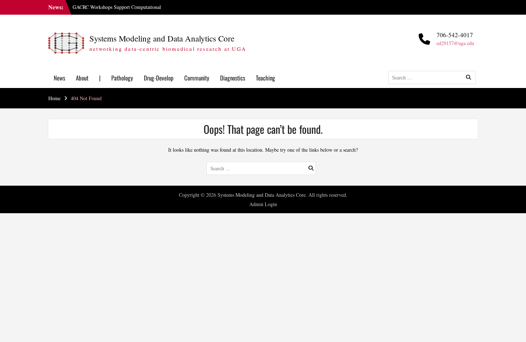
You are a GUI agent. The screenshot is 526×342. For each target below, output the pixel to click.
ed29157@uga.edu (455, 43)
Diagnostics (232, 77)
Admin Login (263, 204)
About (82, 77)
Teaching (265, 77)
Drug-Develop (159, 77)
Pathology (122, 77)
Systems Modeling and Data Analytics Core (161, 38)
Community (196, 77)
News (59, 77)
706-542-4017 (455, 35)
